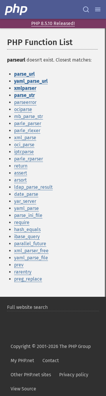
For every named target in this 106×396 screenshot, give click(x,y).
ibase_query (27, 236)
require (21, 222)
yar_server (25, 201)
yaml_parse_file (31, 258)
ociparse (23, 109)
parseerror (25, 102)
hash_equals (27, 229)
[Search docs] (86, 9)
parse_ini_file (28, 215)
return (20, 166)
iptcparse (24, 152)
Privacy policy (73, 374)
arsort (20, 180)
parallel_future (30, 243)
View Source (23, 389)
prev (19, 265)
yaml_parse (26, 208)
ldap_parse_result (33, 187)
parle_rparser (28, 159)
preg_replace (28, 279)
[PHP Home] (16, 9)
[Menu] (98, 9)
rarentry (23, 272)
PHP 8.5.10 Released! (53, 23)
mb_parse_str (28, 116)
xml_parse (25, 137)
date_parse (26, 194)
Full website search (27, 307)
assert (20, 173)
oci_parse (24, 145)
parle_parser (27, 123)
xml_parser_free (31, 250)
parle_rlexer (27, 130)
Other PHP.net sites (31, 374)
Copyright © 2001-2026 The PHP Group (51, 346)
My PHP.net (22, 360)
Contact (50, 360)
